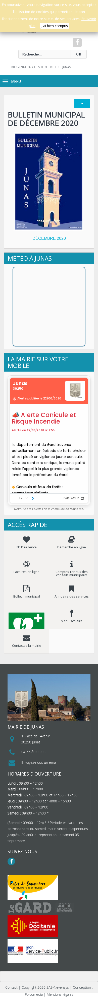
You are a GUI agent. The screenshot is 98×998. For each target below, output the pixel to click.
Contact (11, 987)
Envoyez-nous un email (39, 762)
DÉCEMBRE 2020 (49, 238)
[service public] (33, 951)
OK (78, 54)
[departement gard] (42, 907)
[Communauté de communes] (33, 887)
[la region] (33, 926)
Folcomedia (34, 994)
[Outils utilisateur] (82, 103)
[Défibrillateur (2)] (26, 617)
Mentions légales (60, 994)
